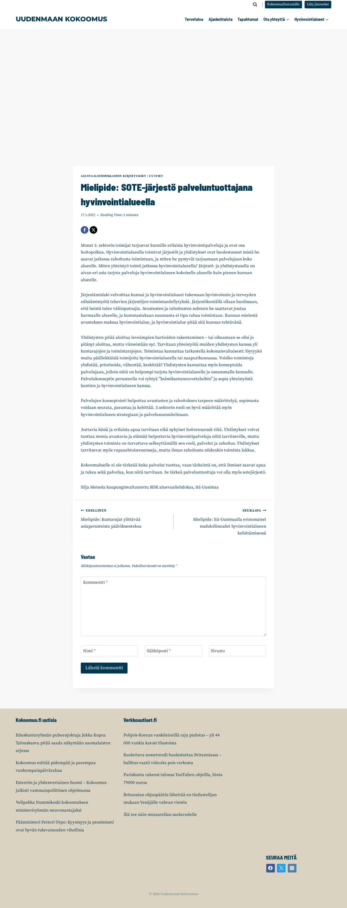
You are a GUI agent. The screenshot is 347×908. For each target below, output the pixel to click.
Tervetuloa (194, 19)
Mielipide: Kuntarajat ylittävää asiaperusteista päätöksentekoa (111, 519)
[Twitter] (281, 868)
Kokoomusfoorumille (283, 4)
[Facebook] (84, 230)
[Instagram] (292, 868)
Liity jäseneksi (318, 4)
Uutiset (156, 176)
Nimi (89, 651)
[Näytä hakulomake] (255, 4)
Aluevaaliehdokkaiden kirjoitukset (113, 176)
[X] (93, 230)
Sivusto (218, 651)
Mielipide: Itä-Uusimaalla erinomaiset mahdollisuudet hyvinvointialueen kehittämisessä (229, 522)
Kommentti (95, 582)
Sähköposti (159, 651)
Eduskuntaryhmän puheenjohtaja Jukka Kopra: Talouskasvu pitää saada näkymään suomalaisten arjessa (63, 742)
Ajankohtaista (220, 19)
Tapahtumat (248, 19)
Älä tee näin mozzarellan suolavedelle (160, 814)
